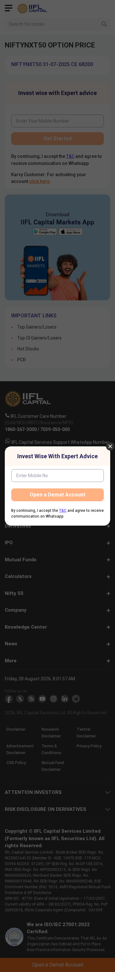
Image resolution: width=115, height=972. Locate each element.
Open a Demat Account (57, 495)
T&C (62, 510)
